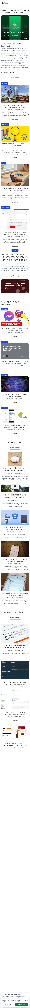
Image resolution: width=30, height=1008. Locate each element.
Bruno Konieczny (10, 192)
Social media (5, 207)
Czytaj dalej (15, 275)
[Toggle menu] (27, 3)
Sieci (3, 163)
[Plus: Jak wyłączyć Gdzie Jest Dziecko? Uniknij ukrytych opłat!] (15, 27)
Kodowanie (5, 124)
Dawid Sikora (10, 109)
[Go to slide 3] (26, 38)
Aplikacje (6, 28)
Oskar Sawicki (6, 35)
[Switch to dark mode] (25, 3)
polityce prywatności (15, 1001)
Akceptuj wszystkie (21, 1004)
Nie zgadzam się (8, 1004)
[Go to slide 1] (24, 38)
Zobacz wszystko (15, 77)
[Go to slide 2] (25, 38)
